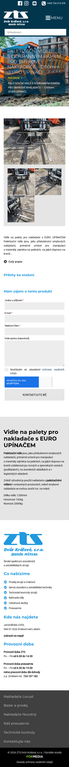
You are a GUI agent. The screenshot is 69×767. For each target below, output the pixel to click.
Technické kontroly (19, 732)
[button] (13, 262)
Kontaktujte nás (17, 741)
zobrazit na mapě (14, 635)
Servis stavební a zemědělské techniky (30, 587)
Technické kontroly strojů (23, 592)
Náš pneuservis (16, 723)
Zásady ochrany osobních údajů (34, 762)
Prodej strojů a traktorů (22, 582)
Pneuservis (15, 608)
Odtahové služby (18, 603)
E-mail (8, 313)
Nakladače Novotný (20, 714)
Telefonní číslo (12, 325)
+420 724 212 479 (56, 3)
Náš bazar (14, 77)
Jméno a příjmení (14, 300)
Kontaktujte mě (34, 395)
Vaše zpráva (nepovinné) (17, 338)
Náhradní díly (16, 597)
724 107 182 (30, 676)
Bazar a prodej (16, 705)
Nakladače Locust (18, 697)
